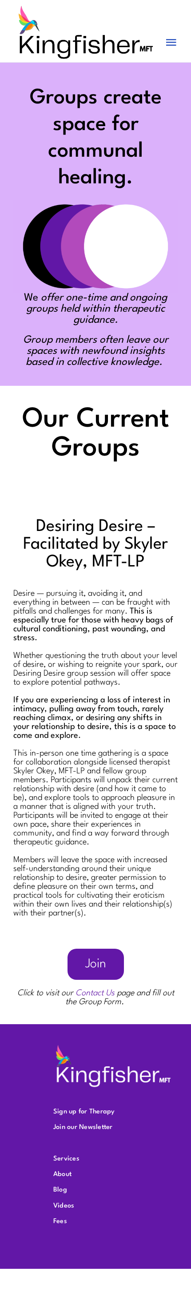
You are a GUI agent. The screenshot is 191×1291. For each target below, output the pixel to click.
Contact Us (95, 993)
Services (66, 1159)
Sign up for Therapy (84, 1112)
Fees (60, 1221)
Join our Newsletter (83, 1127)
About (62, 1174)
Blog (60, 1190)
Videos (63, 1206)
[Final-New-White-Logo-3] (113, 1046)
